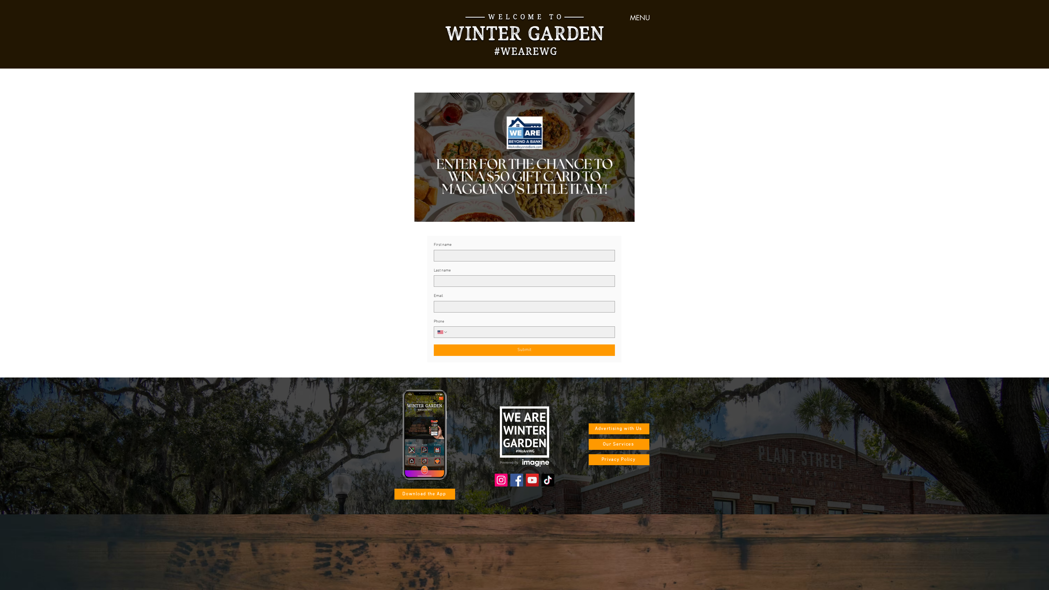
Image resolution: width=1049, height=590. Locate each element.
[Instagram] (501, 480)
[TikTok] (547, 480)
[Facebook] (516, 480)
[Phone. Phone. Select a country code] (442, 332)
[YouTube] (532, 480)
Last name (442, 270)
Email (438, 296)
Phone (439, 321)
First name (443, 245)
